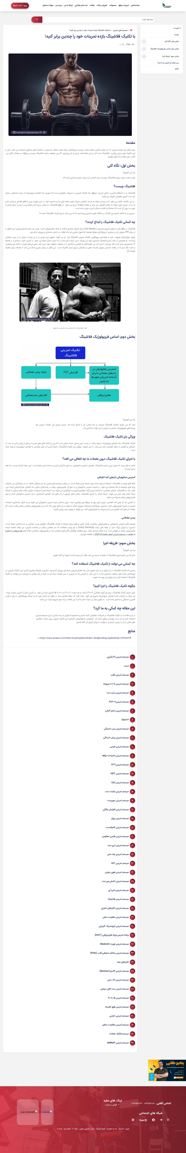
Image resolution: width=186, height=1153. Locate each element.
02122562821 (149, 1103)
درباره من (58, 5)
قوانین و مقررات (111, 1104)
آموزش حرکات (102, 5)
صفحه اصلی (135, 5)
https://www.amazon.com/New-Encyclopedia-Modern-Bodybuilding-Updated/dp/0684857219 (85, 638)
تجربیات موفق (123, 5)
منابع (177, 68)
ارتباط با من (68, 5)
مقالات (92, 5)
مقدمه (176, 34)
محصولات (112, 5)
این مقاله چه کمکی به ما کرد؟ (168, 63)
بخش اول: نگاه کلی (172, 41)
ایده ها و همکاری (81, 5)
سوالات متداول (48, 5)
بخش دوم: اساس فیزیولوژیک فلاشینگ (164, 48)
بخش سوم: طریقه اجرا (170, 56)
